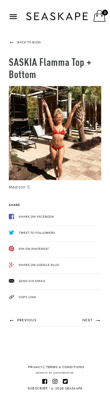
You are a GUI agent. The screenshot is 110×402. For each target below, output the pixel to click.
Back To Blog (28, 42)
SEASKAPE (73, 388)
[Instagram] (55, 381)
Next (88, 320)
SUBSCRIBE (38, 388)
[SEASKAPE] (57, 16)
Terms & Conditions (65, 367)
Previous (26, 320)
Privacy (35, 367)
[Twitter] (65, 381)
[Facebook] (45, 381)
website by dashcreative (55, 373)
